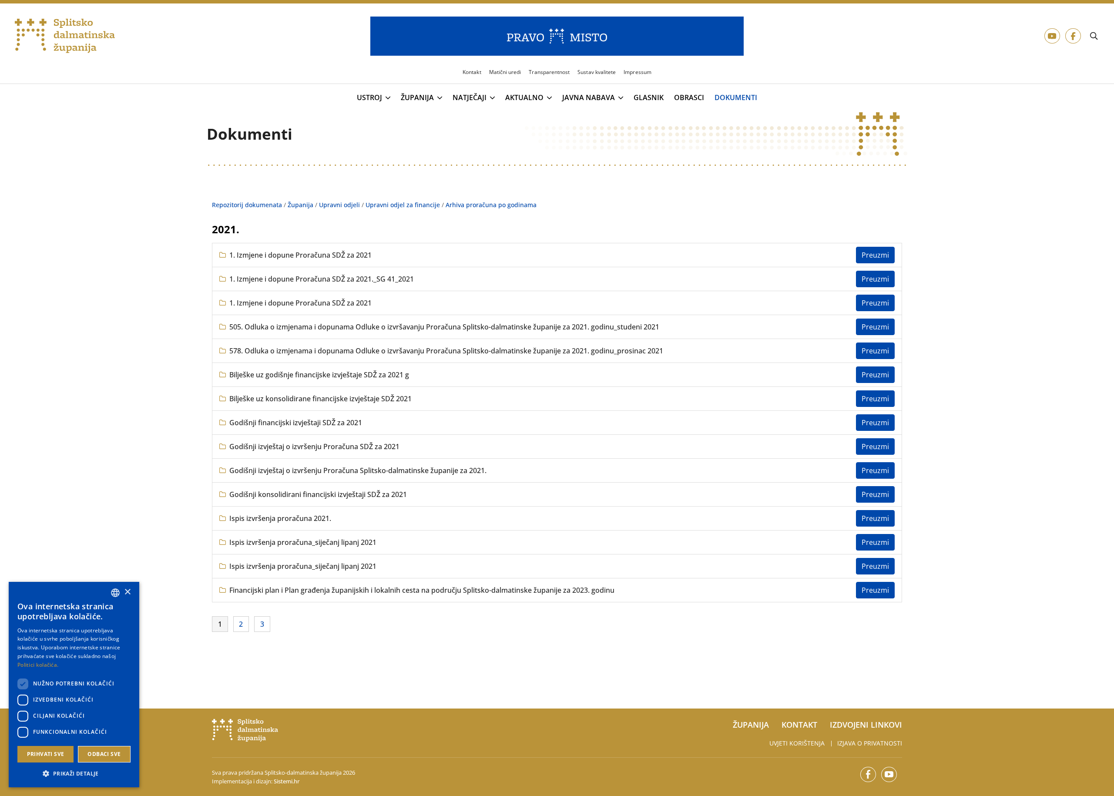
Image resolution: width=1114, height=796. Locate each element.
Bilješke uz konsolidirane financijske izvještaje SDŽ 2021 (320, 398)
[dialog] (74, 684)
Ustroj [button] (369, 98)
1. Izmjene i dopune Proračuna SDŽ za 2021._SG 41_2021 (321, 279)
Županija (300, 205)
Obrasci (689, 98)
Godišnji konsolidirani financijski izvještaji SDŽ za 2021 (318, 494)
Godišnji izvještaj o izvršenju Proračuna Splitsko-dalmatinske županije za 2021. (358, 470)
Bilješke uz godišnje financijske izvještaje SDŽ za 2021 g (319, 375)
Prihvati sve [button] (45, 754)
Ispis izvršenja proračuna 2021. (280, 518)
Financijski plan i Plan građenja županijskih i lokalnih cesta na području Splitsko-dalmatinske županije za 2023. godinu (421, 590)
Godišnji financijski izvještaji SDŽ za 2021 (295, 422)
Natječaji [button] (470, 98)
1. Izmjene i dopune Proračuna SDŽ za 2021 (300, 255)
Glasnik (649, 98)
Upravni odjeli (339, 205)
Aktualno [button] (524, 98)
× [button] (127, 592)
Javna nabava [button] (588, 98)
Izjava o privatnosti (869, 743)
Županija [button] (417, 98)
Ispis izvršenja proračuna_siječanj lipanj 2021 (302, 542)
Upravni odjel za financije (403, 205)
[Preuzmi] (875, 255)
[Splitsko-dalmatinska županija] (65, 36)
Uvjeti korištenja (797, 743)
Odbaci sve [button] (104, 754)
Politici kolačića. (37, 664)
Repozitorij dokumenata (247, 205)
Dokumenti (736, 98)
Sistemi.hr (286, 781)
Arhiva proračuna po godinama (491, 205)
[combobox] (115, 592)
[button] (74, 773)
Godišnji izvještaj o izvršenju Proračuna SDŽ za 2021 (314, 446)
